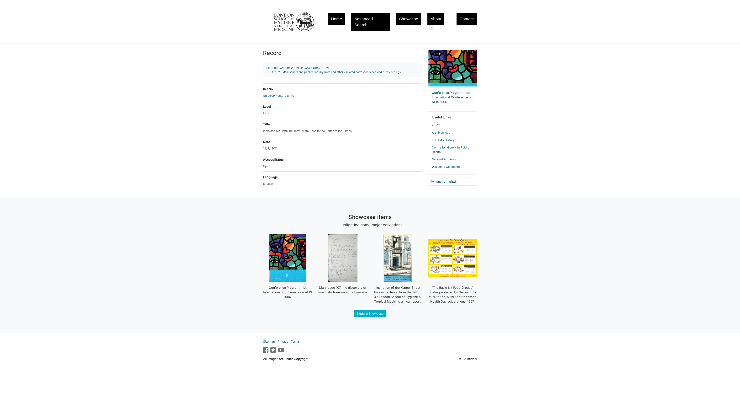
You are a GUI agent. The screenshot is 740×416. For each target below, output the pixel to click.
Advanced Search (363, 22)
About (436, 19)
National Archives (444, 159)
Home (336, 19)
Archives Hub (441, 132)
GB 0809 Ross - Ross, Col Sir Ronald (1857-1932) (297, 68)
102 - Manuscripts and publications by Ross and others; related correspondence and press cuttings (338, 72)
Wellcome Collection (446, 167)
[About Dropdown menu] (431, 27)
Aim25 (436, 125)
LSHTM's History (443, 140)
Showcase (408, 19)
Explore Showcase (370, 313)
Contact (467, 19)
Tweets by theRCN (443, 182)
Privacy (283, 341)
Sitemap (269, 341)
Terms (295, 341)
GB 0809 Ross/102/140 (278, 95)
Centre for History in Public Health (450, 150)
